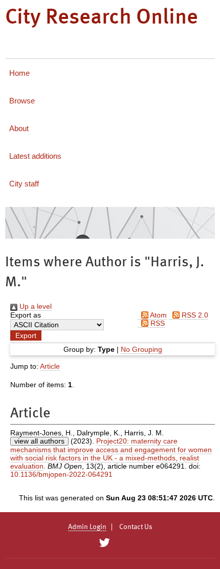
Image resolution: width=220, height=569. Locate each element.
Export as (25, 315)
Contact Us (135, 527)
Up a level (34, 306)
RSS (156, 323)
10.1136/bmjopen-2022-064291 (61, 474)
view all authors (39, 441)
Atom (157, 315)
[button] (25, 335)
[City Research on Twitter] (104, 543)
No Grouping (141, 349)
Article (50, 366)
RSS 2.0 (194, 315)
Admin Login (87, 527)
